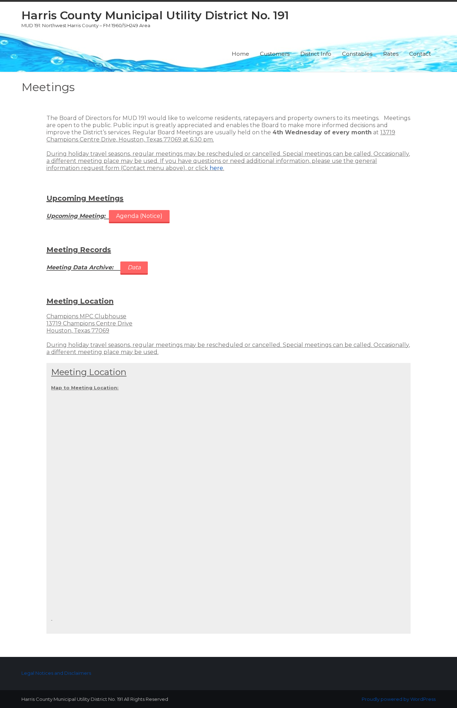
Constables (357, 53)
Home (240, 53)
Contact (420, 53)
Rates (390, 53)
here (216, 168)
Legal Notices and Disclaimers (56, 673)
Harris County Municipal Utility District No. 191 (155, 15)
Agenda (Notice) (139, 216)
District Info (315, 53)
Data (134, 267)
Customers (275, 53)
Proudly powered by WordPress (399, 699)
